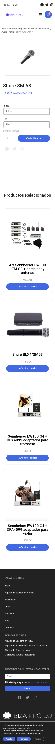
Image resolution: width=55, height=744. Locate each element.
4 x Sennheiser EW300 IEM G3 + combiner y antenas (27, 269)
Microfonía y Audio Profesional (20, 654)
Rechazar (24, 739)
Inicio (4, 28)
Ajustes (38, 739)
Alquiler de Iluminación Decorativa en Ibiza (26, 645)
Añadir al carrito (34, 138)
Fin (5, 119)
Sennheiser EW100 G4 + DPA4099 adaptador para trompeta (27, 440)
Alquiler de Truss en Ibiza (17, 650)
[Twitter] (47, 5)
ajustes (38, 733)
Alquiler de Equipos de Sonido (22, 28)
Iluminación (10, 599)
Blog (7, 620)
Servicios (9, 613)
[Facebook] (42, 5)
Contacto (9, 627)
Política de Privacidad (36, 682)
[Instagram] (51, 5)
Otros (7, 606)
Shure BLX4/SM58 (27, 354)
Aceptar (9, 739)
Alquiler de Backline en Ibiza (19, 641)
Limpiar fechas (11, 131)
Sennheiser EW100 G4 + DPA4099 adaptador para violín (27, 529)
